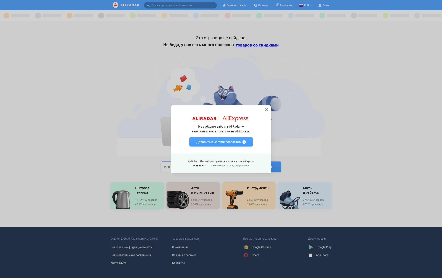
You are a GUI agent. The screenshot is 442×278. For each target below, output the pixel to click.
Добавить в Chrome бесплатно (218, 142)
